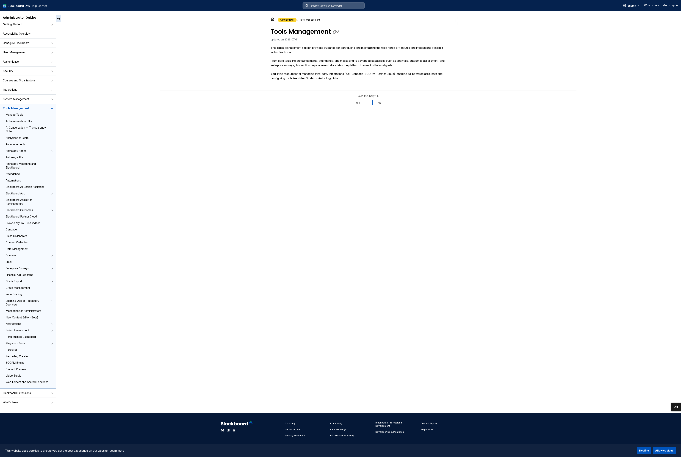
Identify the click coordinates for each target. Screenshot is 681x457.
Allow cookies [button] (664, 450)
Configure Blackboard (16, 43)
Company (290, 423)
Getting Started (12, 24)
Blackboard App (15, 193)
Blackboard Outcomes (19, 210)
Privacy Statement (295, 435)
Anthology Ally (14, 157)
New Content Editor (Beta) (22, 317)
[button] (52, 25)
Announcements (16, 144)
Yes (358, 102)
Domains (11, 255)
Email (9, 262)
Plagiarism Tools (16, 343)
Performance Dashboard (21, 336)
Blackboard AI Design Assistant (25, 187)
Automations (13, 180)
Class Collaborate (16, 236)
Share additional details (368, 116)
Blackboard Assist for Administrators (19, 201)
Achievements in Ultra (19, 121)
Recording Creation (17, 356)
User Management (14, 52)
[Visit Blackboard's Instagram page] (234, 430)
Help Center (427, 429)
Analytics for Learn (17, 138)
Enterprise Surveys (17, 268)
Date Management (17, 249)
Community (336, 423)
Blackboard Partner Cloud (21, 216)
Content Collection (17, 242)
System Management (16, 99)
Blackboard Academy (342, 435)
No (379, 102)
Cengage (11, 229)
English (632, 5)
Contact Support (429, 423)
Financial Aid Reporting (19, 275)
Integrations (10, 89)
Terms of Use (292, 429)
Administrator (287, 19)
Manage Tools (14, 114)
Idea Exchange (338, 429)
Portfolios (12, 349)
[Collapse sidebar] (58, 18)
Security (8, 71)
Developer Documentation (389, 432)
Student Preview (16, 369)
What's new (651, 5)
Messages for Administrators (23, 311)
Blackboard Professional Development (388, 424)
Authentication (11, 61)
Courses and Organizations (19, 80)
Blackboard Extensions (17, 393)
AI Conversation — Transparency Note (26, 129)
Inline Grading (14, 294)
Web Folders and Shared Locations (27, 382)
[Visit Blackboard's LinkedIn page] (228, 430)
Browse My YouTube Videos (23, 223)
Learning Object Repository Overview (22, 302)
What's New (10, 402)
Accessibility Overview (17, 33)
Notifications (13, 324)
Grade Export (14, 281)
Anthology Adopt (16, 151)
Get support (670, 5)
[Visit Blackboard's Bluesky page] (223, 430)
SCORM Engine (15, 362)
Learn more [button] (117, 450)
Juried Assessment (17, 330)
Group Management (18, 288)
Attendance (13, 174)
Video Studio (13, 375)
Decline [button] (644, 450)
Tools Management (16, 108)
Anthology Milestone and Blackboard (21, 165)
